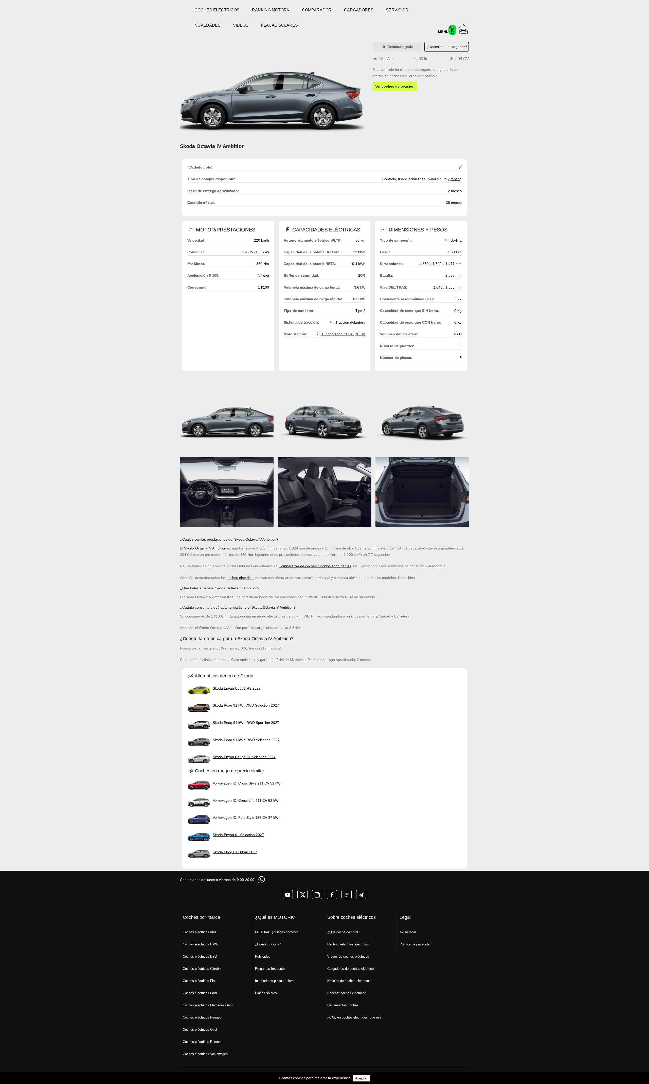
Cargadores (358, 10)
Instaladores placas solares (275, 981)
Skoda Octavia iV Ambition (205, 548)
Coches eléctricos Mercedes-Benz (208, 1005)
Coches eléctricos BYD (200, 956)
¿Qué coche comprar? (343, 932)
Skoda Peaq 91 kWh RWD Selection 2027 (246, 740)
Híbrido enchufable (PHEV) (343, 334)
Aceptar (361, 1078)
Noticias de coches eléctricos (349, 981)
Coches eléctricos (217, 10)
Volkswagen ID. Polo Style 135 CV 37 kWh (246, 817)
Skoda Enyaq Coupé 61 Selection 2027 (244, 757)
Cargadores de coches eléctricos (351, 969)
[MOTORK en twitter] (302, 894)
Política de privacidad (415, 944)
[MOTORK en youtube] (288, 894)
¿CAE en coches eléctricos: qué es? (354, 1017)
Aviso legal (408, 932)
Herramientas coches (342, 1005)
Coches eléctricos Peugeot (202, 1017)
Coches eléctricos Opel (200, 1029)
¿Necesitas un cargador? (446, 47)
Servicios (397, 10)
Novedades (207, 25)
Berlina (455, 240)
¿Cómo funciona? (268, 944)
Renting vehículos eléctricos (348, 944)
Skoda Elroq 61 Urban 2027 (235, 852)
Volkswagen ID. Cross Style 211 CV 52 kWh (247, 783)
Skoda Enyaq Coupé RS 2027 (237, 688)
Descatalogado (399, 47)
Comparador (317, 10)
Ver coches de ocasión (394, 86)
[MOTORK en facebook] (332, 894)
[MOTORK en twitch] (346, 894)
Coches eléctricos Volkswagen (205, 1054)
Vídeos (240, 25)
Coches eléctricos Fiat (199, 981)
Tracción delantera (349, 322)
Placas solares (279, 25)
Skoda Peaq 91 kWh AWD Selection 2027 (246, 705)
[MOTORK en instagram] (317, 894)
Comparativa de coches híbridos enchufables (315, 566)
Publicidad (262, 956)
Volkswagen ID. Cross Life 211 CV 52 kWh (246, 800)
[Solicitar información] (262, 879)
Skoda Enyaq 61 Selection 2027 (238, 835)
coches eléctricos (240, 578)
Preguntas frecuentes (270, 969)
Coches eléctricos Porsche (202, 1042)
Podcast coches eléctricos (346, 993)
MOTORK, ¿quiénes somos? (276, 932)
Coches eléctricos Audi (200, 932)
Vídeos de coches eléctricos (348, 956)
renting (456, 179)
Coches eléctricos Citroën (202, 969)
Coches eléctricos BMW (200, 944)
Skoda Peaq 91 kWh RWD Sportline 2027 (246, 723)
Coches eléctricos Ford (200, 993)
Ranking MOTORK (271, 10)
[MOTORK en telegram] (361, 894)
